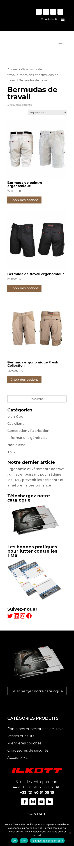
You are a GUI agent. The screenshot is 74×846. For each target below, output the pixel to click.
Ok (14, 840)
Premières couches (24, 743)
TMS (11, 452)
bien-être (15, 417)
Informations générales (27, 438)
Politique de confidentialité (47, 840)
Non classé (16, 445)
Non (23, 840)
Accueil (12, 69)
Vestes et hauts (20, 736)
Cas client (15, 424)
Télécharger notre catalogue (37, 691)
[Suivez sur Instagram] (46, 12)
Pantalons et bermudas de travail (36, 729)
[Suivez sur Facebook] (39, 12)
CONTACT (37, 814)
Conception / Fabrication (28, 431)
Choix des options (24, 200)
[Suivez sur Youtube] (53, 12)
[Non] (69, 833)
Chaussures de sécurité (27, 750)
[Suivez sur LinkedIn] (60, 12)
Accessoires (17, 757)
